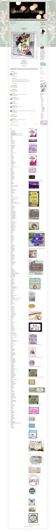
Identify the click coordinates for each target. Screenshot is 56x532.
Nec (11, 331)
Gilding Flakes (12, 269)
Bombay (12, 180)
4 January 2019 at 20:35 (15, 112)
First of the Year (43, 111)
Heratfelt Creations (13, 288)
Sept (42, 100)
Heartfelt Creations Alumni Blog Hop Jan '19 (43, 108)
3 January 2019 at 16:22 (15, 76)
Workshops (12, 424)
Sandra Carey (42, 49)
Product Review (13, 353)
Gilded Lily (12, 268)
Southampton (12, 372)
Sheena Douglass (13, 368)
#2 (11, 129)
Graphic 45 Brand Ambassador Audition (15, 273)
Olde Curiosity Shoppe (13, 333)
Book (11, 181)
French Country (12, 263)
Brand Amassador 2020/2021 (14, 185)
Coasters (12, 205)
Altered (12, 159)
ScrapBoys (12, 364)
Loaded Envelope (13, 311)
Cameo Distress (13, 192)
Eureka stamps (12, 249)
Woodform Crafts (13, 421)
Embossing (12, 247)
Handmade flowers (13, 283)
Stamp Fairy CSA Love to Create (14, 379)
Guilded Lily (12, 280)
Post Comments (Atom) (16, 125)
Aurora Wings (12, 166)
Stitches (12, 385)
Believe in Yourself (43, 110)
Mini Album (12, 321)
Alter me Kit (12, 158)
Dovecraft (12, 237)
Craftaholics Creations (13, 212)
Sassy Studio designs (13, 361)
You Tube (12, 427)
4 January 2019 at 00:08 (15, 99)
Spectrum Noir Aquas (13, 374)
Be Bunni (12, 169)
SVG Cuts (12, 388)
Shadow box (12, 367)
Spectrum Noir (12, 373)
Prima (11, 351)
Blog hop (12, 179)
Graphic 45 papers (13, 274)
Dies (11, 233)
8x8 (11, 144)
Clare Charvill (12, 201)
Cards (11, 195)
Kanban (12, 301)
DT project (12, 242)
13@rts (12, 137)
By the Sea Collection (13, 190)
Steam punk (12, 382)
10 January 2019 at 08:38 (15, 121)
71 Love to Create (13, 142)
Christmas (12, 200)
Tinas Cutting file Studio (13, 401)
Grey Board (12, 278)
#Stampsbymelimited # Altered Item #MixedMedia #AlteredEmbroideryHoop (16, 134)
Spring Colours (12, 377)
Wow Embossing (13, 426)
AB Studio (12, 150)
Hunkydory (12, 291)
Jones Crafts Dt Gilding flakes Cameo (15, 299)
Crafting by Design (13, 216)
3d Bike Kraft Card (13, 140)
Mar (42, 104)
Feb (42, 105)
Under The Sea (12, 408)
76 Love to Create (13, 143)
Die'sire (12, 231)
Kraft (11, 304)
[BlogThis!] (18, 68)
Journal (12, 300)
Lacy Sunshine (12, 306)
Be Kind (12, 170)
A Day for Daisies (13, 145)
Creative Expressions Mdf (14, 218)
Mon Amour (12, 326)
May (42, 102)
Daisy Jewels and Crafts (13, 226)
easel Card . (12, 244)
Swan (11, 389)
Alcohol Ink (12, 155)
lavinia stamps (12, 307)
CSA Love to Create (13, 221)
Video (11, 409)
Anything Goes (12, 163)
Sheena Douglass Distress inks (14, 369)
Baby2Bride (12, 168)
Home (10, 19)
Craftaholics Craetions (13, 211)
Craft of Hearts (12, 210)
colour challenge (13, 206)
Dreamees (12, 239)
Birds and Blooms (13, 176)
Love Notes (12, 312)
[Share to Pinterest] (20, 68)
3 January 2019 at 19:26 (15, 95)
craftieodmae (13, 85)
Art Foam (12, 164)
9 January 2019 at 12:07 (15, 116)
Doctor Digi (12, 236)
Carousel (12, 196)
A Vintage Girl (12, 148)
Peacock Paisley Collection (14, 337)
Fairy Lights (12, 254)
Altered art (12, 160)
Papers (12, 336)
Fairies (12, 253)
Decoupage (12, 227)
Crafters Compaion (13, 213)
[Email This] (17, 68)
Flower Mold (12, 260)
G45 (11, 265)
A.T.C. (11, 149)
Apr (42, 103)
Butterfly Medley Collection (14, 189)
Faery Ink (12, 252)
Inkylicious (12, 296)
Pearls (11, 338)
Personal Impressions (13, 341)
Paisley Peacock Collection (14, 335)
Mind (11, 320)
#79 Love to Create (13, 131)
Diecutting (12, 232)
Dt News (12, 241)
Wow (11, 425)
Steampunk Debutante (13, 383)
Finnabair (12, 257)
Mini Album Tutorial (13, 322)
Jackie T (13, 93)
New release (12, 332)
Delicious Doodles (13, 228)
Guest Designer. (13, 279)
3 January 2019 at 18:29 (15, 91)
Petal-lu (12, 343)
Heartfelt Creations (13, 286)
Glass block (12, 270)
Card (11, 194)
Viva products (12, 415)
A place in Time (12, 147)
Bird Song (12, 174)
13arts (11, 138)
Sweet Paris (12, 390)
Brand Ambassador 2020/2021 (14, 186)
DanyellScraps (14, 97)
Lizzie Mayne (12, 310)
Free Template (12, 262)
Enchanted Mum (13, 248)
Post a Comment (13, 122)
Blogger (31, 526)
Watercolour (12, 416)
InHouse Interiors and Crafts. (14, 295)
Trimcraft (12, 406)
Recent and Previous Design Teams (17, 19)
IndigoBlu (12, 294)
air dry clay (12, 153)
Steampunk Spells (13, 384)
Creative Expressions (13, 217)
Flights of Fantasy (13, 258)
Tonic (11, 403)
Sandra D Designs (13, 359)
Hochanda (12, 289)
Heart (11, 285)
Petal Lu (12, 342)
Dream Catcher (12, 238)
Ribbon (12, 357)
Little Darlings (12, 309)
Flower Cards (12, 259)
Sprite (11, 378)
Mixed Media (12, 325)
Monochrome (12, 327)
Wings (11, 419)
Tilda (11, 398)
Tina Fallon (12, 399)
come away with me (13, 207)
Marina (12, 317)
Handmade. (12, 284)
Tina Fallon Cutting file (13, 400)
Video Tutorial (12, 410)
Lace (11, 305)
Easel (11, 243)
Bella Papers (12, 171)
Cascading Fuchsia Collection (14, 197)
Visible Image (12, 414)
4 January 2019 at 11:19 (15, 103)
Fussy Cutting (12, 264)
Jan (42, 106)
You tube (24, 19)
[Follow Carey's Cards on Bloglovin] (43, 91)
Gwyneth (13, 118)
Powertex (12, 348)
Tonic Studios (12, 404)
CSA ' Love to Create (13, 222)
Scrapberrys (12, 363)
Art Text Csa (12, 165)
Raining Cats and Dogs (13, 354)
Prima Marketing (13, 352)
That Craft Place (13, 394)
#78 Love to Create (13, 130)
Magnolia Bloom (13, 316)
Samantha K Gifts (13, 358)
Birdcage (12, 175)
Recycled (12, 356)
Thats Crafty (12, 395)
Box (11, 184)
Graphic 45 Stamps (13, 275)
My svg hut (12, 330)
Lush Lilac (12, 315)
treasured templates (13, 405)
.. (10, 5)
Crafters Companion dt (13, 215)
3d (11, 139)
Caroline (13, 101)
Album (11, 154)
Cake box (12, 191)
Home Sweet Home (13, 290)
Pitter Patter (12, 346)
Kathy (13, 114)
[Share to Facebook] (19, 68)
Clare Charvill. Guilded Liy (14, 202)
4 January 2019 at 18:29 (15, 107)
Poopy (11, 347)
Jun (42, 101)
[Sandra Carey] (40, 69)
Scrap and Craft (12, 362)
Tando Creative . (13, 393)
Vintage (12, 411)
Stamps (12, 380)
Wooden (12, 420)
